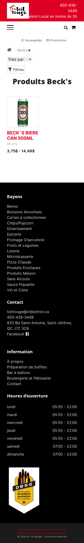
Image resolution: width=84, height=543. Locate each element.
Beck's (22, 50)
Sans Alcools (18, 278)
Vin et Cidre (17, 290)
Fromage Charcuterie (25, 239)
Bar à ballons (18, 372)
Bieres (12, 206)
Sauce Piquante (20, 284)
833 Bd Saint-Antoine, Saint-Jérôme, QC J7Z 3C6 (39, 325)
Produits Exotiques (23, 267)
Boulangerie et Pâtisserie (29, 378)
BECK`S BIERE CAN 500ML (22, 135)
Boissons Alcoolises (24, 212)
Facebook (16, 334)
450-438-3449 (68, 8)
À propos (15, 361)
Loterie (13, 251)
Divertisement (19, 228)
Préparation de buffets (27, 367)
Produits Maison (21, 273)
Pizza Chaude (19, 262)
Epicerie (14, 234)
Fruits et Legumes (22, 245)
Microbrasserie (20, 256)
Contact (14, 383)
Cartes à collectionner (26, 217)
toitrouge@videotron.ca (28, 311)
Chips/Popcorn (20, 223)
